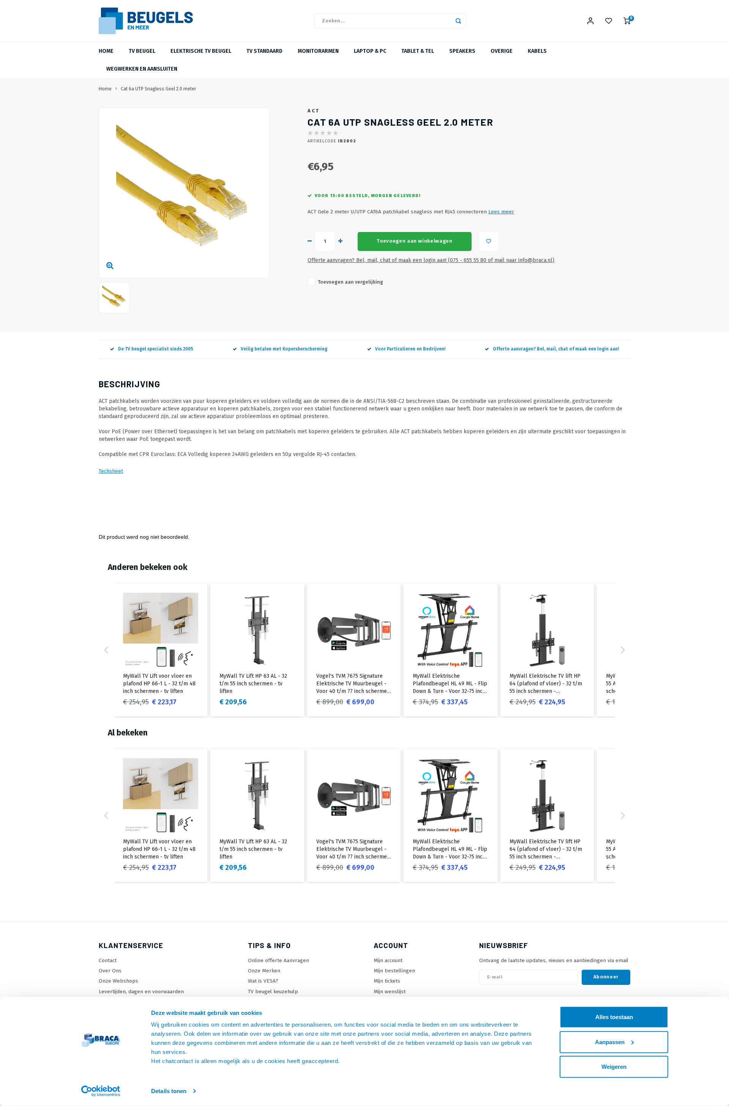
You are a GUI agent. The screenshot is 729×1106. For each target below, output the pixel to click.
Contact (108, 960)
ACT (314, 111)
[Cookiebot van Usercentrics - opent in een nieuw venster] (101, 1091)
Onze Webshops (118, 981)
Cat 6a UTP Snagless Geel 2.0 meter (158, 89)
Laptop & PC (370, 51)
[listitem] (160, 650)
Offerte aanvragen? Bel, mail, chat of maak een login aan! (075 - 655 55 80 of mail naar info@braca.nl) (431, 260)
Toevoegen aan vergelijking (350, 282)
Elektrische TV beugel (200, 51)
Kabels (537, 51)
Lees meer (501, 211)
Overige (502, 51)
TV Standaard (264, 51)
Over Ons (110, 970)
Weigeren (613, 1066)
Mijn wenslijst (390, 991)
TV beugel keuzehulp (273, 991)
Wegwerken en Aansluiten (141, 69)
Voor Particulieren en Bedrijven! (410, 349)
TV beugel (142, 51)
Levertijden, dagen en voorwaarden (141, 991)
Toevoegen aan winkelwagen (415, 241)
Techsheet (111, 471)
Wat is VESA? (263, 981)
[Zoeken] (458, 20)
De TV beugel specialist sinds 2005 (155, 349)
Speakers (462, 51)
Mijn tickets (387, 981)
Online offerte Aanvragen (278, 960)
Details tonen (168, 1091)
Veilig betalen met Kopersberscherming (284, 349)
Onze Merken (264, 970)
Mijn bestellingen (394, 970)
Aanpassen (610, 1041)
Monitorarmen (318, 51)
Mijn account (388, 960)
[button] (106, 650)
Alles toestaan (614, 1017)
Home (106, 51)
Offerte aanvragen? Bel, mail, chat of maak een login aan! (556, 349)
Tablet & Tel (417, 51)
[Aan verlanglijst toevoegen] (488, 241)
